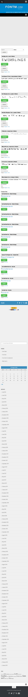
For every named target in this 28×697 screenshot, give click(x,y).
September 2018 (5, 424)
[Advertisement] (14, 31)
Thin (10, 678)
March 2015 (4, 548)
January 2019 (5, 411)
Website (13, 56)
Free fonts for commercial (7, 358)
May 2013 (4, 613)
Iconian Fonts (10, 131)
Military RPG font (5, 146)
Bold (5, 674)
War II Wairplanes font (6, 94)
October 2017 (5, 460)
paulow (12, 94)
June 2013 (4, 610)
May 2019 (4, 398)
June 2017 (4, 473)
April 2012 (4, 655)
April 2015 (4, 545)
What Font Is (4, 361)
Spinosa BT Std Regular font (7, 254)
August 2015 (4, 535)
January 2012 (5, 665)
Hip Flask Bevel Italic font (6, 224)
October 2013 (5, 597)
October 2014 (5, 558)
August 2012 (4, 642)
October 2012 (5, 636)
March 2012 (4, 659)
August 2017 (4, 467)
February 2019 (5, 408)
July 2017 (4, 470)
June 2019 (4, 395)
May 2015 (4, 541)
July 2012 (4, 646)
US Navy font (4, 131)
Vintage (12, 678)
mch (9, 56)
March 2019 (4, 405)
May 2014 (4, 574)
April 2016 (4, 512)
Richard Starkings (13, 193)
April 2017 (4, 480)
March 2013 (4, 619)
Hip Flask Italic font (5, 193)
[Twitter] (19, 303)
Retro (21, 676)
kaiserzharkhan (14, 76)
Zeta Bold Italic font (5, 278)
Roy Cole (13, 266)
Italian (7, 676)
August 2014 (4, 564)
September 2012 (5, 639)
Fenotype (12, 177)
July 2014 (4, 567)
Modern (12, 676)
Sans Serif (6, 262)
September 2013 (5, 600)
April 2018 (4, 441)
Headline (4, 676)
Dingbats (5, 71)
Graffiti (16, 674)
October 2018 (5, 421)
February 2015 (5, 551)
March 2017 (4, 483)
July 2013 (4, 606)
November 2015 (5, 525)
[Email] (26, 303)
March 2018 (4, 444)
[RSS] (24, 303)
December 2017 (5, 454)
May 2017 (4, 476)
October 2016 (5, 499)
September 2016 (5, 502)
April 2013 (4, 616)
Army (9, 71)
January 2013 (5, 626)
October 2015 (5, 528)
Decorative (12, 674)
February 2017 (5, 486)
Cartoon (10, 674)
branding (7, 674)
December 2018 (5, 415)
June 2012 (4, 649)
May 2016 (4, 509)
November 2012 (5, 632)
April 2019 (4, 402)
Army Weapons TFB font (6, 76)
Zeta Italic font (4, 290)
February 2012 (5, 662)
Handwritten (19, 674)
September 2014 (5, 561)
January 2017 (4, 489)
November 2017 (5, 457)
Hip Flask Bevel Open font (6, 204)
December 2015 (5, 522)
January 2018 (5, 450)
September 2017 (5, 463)
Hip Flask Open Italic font (6, 214)
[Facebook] (17, 303)
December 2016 (5, 493)
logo (10, 676)
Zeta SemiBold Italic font (6, 266)
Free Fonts (4, 354)
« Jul (2, 384)
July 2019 (4, 392)
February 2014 (5, 584)
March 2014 (4, 580)
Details (4, 199)
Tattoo (7, 678)
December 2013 (5, 590)
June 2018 (4, 434)
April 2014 (4, 577)
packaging (15, 676)
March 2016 (4, 515)
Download (4, 64)
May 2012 (4, 652)
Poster (18, 676)
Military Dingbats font (6, 177)
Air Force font (4, 161)
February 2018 (5, 447)
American (2, 674)
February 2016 (5, 519)
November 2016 (5, 496)
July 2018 (4, 431)
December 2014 (5, 554)
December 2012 (5, 629)
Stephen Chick (15, 254)
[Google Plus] (22, 303)
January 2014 (5, 587)
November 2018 (5, 418)
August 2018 (4, 428)
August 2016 (4, 506)
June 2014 (4, 571)
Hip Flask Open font (5, 244)
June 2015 (4, 538)
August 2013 (4, 603)
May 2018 (4, 437)
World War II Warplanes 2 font (7, 112)
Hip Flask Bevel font (5, 234)
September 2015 (5, 532)
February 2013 (5, 623)
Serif (6, 678)
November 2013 (5, 593)
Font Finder (4, 351)
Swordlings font (5, 56)
